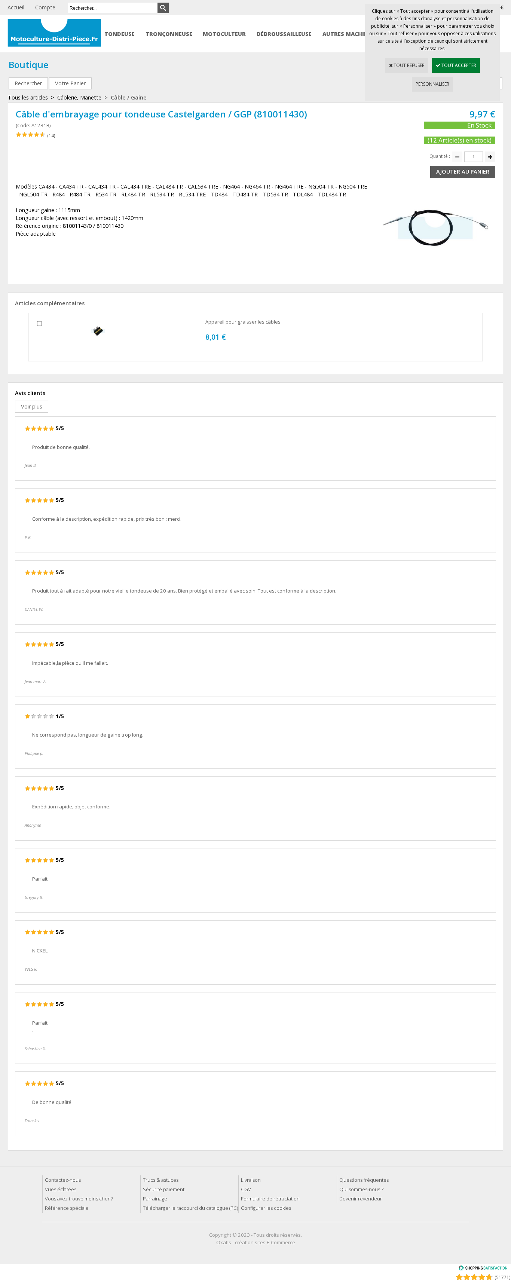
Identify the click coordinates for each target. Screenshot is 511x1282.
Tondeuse (119, 33)
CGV (246, 1189)
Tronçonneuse (169, 33)
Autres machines (348, 33)
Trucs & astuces (160, 1180)
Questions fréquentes (364, 1180)
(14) (51, 135)
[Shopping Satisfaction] (483, 1269)
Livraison (251, 1180)
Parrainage (155, 1198)
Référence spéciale (67, 1208)
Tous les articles (28, 97)
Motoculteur (224, 33)
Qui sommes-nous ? (361, 1189)
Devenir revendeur (360, 1198)
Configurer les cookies (266, 1208)
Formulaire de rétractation (270, 1198)
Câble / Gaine (129, 97)
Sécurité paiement (163, 1189)
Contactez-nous (63, 1180)
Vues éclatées (60, 1189)
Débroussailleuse (284, 33)
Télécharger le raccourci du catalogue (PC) (190, 1208)
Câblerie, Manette (79, 97)
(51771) (502, 1277)
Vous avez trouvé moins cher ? (79, 1198)
